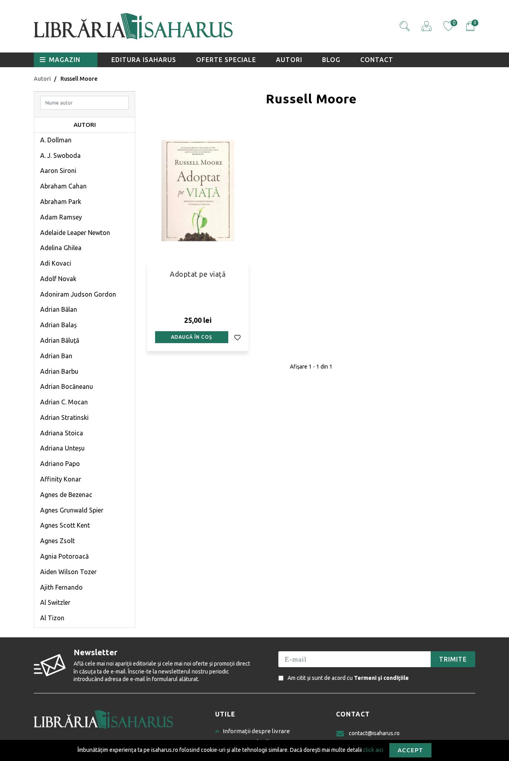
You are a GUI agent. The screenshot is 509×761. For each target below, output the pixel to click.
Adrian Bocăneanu (66, 386)
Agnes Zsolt (57, 540)
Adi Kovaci (55, 263)
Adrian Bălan (58, 309)
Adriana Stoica (61, 433)
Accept (410, 750)
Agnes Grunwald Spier (71, 510)
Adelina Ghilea (61, 247)
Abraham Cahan (63, 186)
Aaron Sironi (58, 170)
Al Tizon (52, 617)
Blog (331, 59)
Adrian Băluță (59, 340)
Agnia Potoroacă (64, 556)
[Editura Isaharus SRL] (179, 26)
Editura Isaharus (143, 59)
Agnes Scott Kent (65, 525)
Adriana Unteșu (62, 448)
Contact (376, 59)
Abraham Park (60, 201)
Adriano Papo (60, 463)
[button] (405, 26)
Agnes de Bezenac (66, 494)
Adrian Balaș (58, 324)
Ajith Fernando (61, 587)
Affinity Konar (60, 479)
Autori (289, 59)
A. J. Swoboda (60, 155)
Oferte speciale (226, 59)
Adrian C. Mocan (64, 402)
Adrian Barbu (59, 371)
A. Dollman (56, 140)
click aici (373, 749)
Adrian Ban (56, 355)
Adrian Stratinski (64, 417)
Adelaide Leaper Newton (75, 232)
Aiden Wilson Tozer (68, 571)
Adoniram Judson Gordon (78, 294)
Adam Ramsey (61, 217)
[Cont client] (426, 26)
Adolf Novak (58, 278)
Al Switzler (55, 602)
